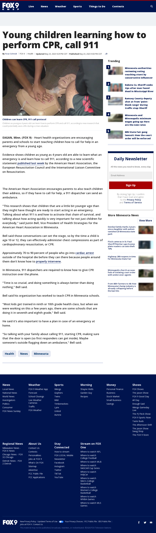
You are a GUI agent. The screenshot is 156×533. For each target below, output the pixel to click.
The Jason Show (140, 392)
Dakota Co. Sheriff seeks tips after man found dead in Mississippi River (139, 88)
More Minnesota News (123, 215)
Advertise (33, 469)
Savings (110, 403)
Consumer (7, 407)
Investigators (8, 400)
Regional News (12, 443)
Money (111, 385)
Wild (56, 400)
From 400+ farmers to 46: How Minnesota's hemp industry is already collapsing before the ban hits (122, 287)
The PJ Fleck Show (141, 413)
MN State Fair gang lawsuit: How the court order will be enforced (138, 135)
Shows (136, 385)
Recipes (84, 396)
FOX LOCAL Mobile (63, 455)
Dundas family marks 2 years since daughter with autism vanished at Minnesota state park (121, 230)
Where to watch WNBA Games (88, 498)
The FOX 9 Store (140, 434)
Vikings (57, 389)
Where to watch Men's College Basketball (88, 481)
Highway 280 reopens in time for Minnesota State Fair (122, 257)
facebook (138, 522)
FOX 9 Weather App (38, 389)
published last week (31, 163)
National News (9, 392)
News (24, 353)
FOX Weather (35, 410)
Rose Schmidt (11, 53)
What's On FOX (35, 462)
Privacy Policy (134, 199)
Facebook (59, 462)
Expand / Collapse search (152, 6)
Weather (34, 385)
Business (110, 392)
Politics (5, 403)
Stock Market (113, 396)
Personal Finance (114, 389)
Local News (8, 389)
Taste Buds (138, 421)
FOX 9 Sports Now (141, 417)
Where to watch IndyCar (88, 473)
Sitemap (32, 466)
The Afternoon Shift (142, 424)
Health (30, 53)
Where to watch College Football (88, 456)
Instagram (59, 466)
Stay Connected (61, 445)
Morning (86, 385)
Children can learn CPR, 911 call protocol (24, 119)
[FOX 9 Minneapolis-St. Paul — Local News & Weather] (12, 6)
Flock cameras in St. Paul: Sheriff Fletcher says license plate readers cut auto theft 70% (121, 245)
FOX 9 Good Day (140, 396)
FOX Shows (138, 389)
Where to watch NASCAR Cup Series (90, 467)
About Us (34, 443)
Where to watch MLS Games (90, 504)
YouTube (58, 477)
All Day (135, 400)
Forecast (32, 392)
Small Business (113, 400)
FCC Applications (36, 477)
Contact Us (33, 448)
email (151, 522)
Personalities (34, 455)
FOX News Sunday (11, 411)
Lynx (56, 407)
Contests (32, 451)
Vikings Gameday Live (140, 409)
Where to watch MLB (90, 461)
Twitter (57, 469)
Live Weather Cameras (34, 401)
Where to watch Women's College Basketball (89, 490)
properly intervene (48, 261)
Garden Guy (86, 392)
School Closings (36, 396)
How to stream (61, 451)
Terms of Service (133, 202)
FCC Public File (35, 473)
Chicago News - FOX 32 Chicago (12, 456)
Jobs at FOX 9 (35, 459)
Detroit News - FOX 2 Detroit (12, 462)
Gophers (58, 392)
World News (8, 396)
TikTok (57, 473)
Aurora (57, 414)
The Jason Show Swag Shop (140, 430)
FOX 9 (22, 53)
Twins (57, 396)
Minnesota (41, 353)
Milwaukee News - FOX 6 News (11, 449)
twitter (145, 522)
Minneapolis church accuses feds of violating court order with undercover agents (121, 272)
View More (145, 220)
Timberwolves (61, 403)
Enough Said (138, 403)
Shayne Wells (86, 389)
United (57, 411)
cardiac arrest (84, 253)
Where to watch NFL (90, 451)
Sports (58, 385)
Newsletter (59, 459)
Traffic (31, 406)
